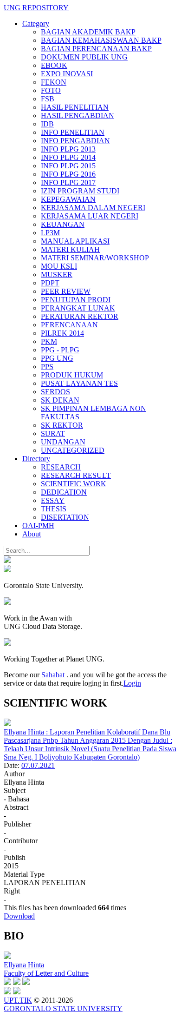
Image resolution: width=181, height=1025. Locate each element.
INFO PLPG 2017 (68, 182)
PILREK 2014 (62, 333)
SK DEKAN (60, 400)
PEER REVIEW (65, 291)
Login (132, 683)
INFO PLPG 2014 (68, 157)
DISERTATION (65, 517)
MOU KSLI (59, 266)
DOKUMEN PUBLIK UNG (84, 57)
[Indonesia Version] (7, 560)
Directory (36, 459)
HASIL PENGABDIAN (77, 115)
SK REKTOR (62, 425)
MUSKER (56, 274)
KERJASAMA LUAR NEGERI (89, 216)
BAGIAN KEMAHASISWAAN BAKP (101, 40)
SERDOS (55, 392)
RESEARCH (61, 467)
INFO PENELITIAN (72, 132)
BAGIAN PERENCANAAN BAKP (96, 49)
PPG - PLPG (60, 350)
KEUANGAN (62, 224)
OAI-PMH (38, 525)
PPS (47, 366)
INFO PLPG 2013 (68, 149)
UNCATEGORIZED (72, 450)
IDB (47, 124)
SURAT (53, 433)
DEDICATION (64, 492)
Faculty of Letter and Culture (46, 973)
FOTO (51, 90)
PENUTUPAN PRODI (75, 300)
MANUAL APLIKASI (75, 241)
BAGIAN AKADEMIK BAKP (88, 32)
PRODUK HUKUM (72, 375)
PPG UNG (57, 358)
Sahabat (53, 675)
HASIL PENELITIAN (75, 107)
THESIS (53, 509)
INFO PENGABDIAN (75, 141)
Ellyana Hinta (24, 965)
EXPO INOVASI (67, 74)
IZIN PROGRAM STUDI (80, 191)
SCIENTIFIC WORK (73, 484)
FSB (47, 99)
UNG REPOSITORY (36, 8)
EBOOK (54, 65)
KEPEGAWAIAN (68, 199)
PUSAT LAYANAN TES (79, 383)
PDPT (50, 283)
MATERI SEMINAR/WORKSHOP (95, 258)
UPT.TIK (18, 1000)
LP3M (50, 233)
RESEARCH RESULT (76, 475)
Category (35, 23)
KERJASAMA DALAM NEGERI (93, 208)
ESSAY (53, 500)
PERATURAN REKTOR (79, 316)
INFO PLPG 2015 (68, 166)
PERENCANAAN (69, 325)
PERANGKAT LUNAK (78, 308)
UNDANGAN (63, 442)
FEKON (53, 82)
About (31, 534)
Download (19, 916)
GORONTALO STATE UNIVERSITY (63, 1008)
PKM (49, 341)
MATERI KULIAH (70, 249)
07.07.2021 (38, 765)
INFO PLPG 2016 (68, 174)
